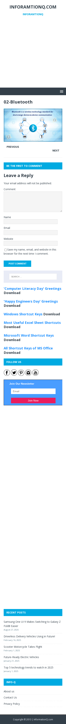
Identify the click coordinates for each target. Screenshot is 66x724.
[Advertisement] (33, 54)
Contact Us (10, 697)
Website (8, 239)
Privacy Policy (12, 703)
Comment (10, 189)
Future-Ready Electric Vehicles (21, 657)
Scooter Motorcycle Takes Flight (23, 646)
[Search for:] (33, 276)
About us (9, 691)
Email (7, 228)
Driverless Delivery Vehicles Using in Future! (29, 636)
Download (12, 293)
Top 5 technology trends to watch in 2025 (28, 667)
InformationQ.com (43, 719)
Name (7, 217)
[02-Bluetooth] (33, 139)
